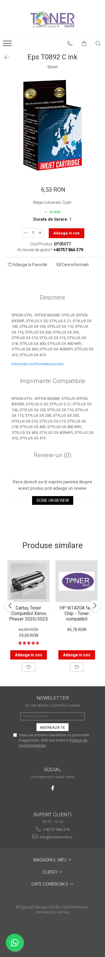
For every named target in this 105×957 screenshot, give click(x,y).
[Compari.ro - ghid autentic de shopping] (52, 934)
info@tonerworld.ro (56, 837)
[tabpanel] (52, 125)
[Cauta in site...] (98, 43)
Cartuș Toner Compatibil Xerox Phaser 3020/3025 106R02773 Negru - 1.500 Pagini (28, 613)
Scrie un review (52, 500)
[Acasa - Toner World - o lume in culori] (52, 19)
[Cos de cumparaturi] (84, 43)
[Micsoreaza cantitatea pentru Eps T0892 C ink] (25, 233)
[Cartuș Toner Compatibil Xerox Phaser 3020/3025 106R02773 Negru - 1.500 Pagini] (28, 581)
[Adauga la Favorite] (28, 667)
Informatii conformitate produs (38, 364)
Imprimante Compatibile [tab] (52, 380)
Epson (53, 67)
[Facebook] (53, 788)
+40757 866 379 (55, 829)
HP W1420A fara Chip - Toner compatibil (77, 613)
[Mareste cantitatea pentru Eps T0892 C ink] (40, 233)
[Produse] (8, 45)
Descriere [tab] (52, 297)
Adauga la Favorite (29, 264)
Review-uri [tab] (52, 455)
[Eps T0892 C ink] (52, 125)
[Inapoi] (4, 57)
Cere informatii (75, 264)
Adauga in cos (66, 233)
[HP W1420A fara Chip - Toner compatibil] (76, 581)
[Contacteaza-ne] (70, 43)
